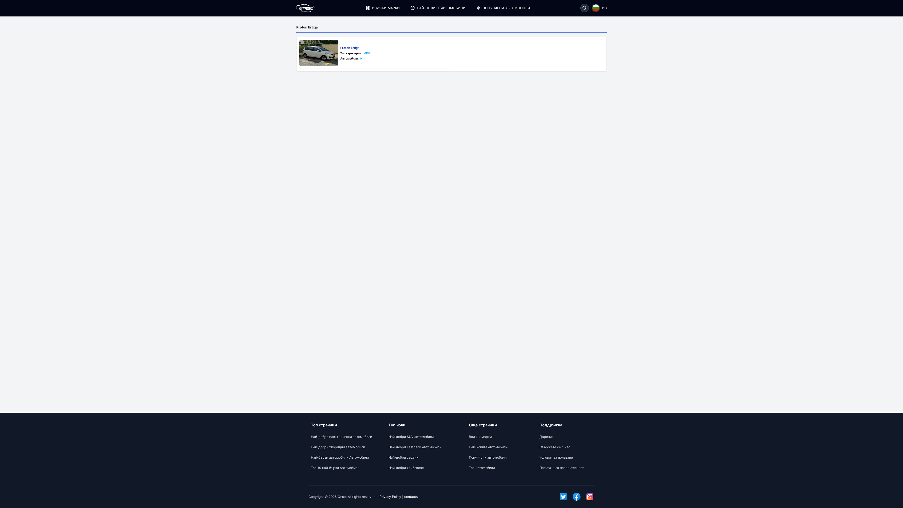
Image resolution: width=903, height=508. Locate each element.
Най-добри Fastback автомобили (414, 447)
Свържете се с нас (554, 447)
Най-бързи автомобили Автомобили (340, 457)
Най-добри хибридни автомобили (338, 447)
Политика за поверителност (561, 468)
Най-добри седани (403, 457)
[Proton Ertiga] (318, 53)
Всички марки (386, 8)
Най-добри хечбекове (406, 468)
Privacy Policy (390, 497)
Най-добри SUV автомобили (411, 437)
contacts (411, 497)
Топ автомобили (482, 468)
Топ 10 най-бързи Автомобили (335, 468)
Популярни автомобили (506, 8)
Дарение (546, 437)
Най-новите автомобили (441, 8)
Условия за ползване (556, 457)
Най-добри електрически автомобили (341, 437)
